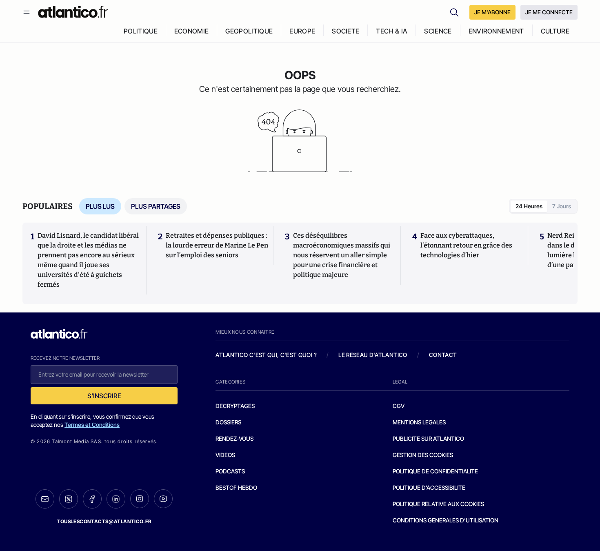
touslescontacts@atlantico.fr (104, 521)
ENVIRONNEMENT (496, 31)
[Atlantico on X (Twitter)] (68, 499)
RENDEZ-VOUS (234, 438)
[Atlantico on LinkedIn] (116, 499)
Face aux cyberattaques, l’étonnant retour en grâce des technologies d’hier (466, 245)
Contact (443, 354)
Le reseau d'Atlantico (372, 354)
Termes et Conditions (92, 424)
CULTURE (555, 31)
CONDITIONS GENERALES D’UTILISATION (445, 520)
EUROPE (302, 31)
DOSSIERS (228, 422)
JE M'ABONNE (492, 12)
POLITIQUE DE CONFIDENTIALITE (435, 471)
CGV (398, 405)
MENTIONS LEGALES (419, 422)
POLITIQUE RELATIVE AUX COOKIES (438, 503)
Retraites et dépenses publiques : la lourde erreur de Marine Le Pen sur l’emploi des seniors (217, 245)
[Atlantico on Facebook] (92, 499)
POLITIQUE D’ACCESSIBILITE (429, 487)
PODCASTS (230, 471)
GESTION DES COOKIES (423, 454)
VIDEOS (225, 454)
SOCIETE (345, 31)
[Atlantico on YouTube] (163, 498)
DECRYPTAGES (235, 405)
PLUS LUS (100, 206)
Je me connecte (549, 12)
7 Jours (561, 206)
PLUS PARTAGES (155, 206)
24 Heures (529, 206)
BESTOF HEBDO (236, 487)
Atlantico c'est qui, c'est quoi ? (266, 354)
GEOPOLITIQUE (249, 31)
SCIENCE (437, 31)
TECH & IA (391, 31)
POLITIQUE (141, 31)
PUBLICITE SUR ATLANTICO (428, 438)
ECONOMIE (191, 31)
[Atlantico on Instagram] (139, 498)
